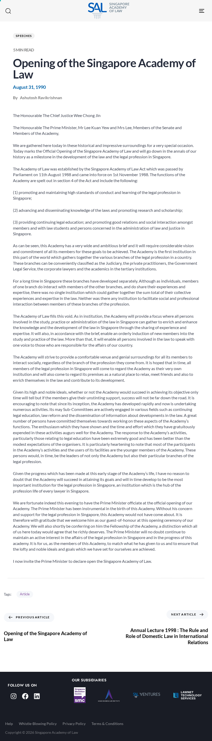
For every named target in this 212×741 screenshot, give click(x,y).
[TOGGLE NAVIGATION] (173, 10)
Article (25, 594)
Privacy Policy (74, 723)
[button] (8, 11)
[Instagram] (13, 696)
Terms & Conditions (107, 723)
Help (9, 723)
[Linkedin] (37, 696)
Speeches (24, 35)
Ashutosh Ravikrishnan (41, 97)
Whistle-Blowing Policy (38, 723)
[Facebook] (25, 696)
